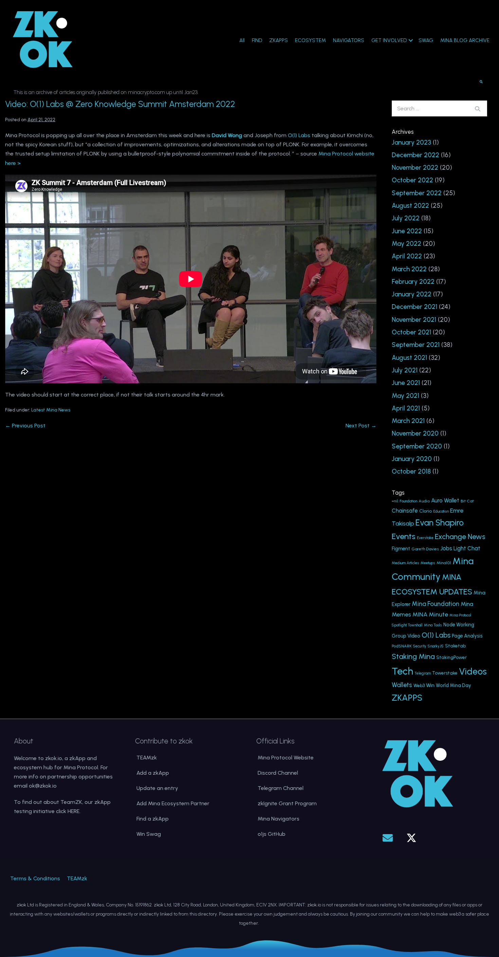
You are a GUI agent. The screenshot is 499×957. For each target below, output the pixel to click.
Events (403, 536)
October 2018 (411, 471)
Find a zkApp (152, 818)
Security (419, 646)
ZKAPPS (278, 40)
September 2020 (417, 446)
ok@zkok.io (43, 786)
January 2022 (411, 294)
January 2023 (411, 142)
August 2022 (410, 205)
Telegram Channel (280, 788)
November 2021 (414, 320)
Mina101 (444, 562)
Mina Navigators (278, 818)
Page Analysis (467, 636)
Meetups (428, 563)
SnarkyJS (436, 646)
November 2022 (415, 167)
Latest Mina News (50, 410)
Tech (402, 671)
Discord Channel (278, 773)
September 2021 (416, 345)
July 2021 (405, 370)
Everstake (425, 538)
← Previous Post (25, 425)
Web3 (419, 685)
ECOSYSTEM (310, 40)
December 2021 (414, 307)
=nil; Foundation (404, 501)
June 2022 (407, 231)
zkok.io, (54, 758)
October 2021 (411, 332)
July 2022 (406, 218)
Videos (473, 671)
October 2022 (412, 180)
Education (441, 511)
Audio (424, 500)
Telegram (422, 673)
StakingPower (451, 657)
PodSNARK (402, 645)
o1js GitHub (271, 834)
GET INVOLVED (389, 40)
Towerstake (445, 673)
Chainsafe (405, 511)
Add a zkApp (152, 773)
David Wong (227, 135)
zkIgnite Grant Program (287, 803)
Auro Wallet (445, 500)
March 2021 (408, 421)
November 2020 (415, 433)
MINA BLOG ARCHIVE (464, 40)
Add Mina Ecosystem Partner (172, 803)
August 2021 (409, 358)
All (242, 40)
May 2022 (406, 243)
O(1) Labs (299, 135)
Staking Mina (413, 656)
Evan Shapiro (439, 523)
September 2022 (417, 193)
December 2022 (415, 155)
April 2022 (407, 256)
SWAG (426, 40)
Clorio (425, 511)
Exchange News (460, 536)
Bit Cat (467, 500)
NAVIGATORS (348, 40)
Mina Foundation (435, 604)
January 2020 (412, 459)
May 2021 (405, 396)
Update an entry (157, 788)
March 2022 (409, 269)
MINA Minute (430, 614)
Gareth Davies (425, 548)
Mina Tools (433, 625)
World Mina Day (453, 685)
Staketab (455, 645)
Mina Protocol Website (286, 757)
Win (430, 685)
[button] (387, 838)
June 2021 (406, 383)
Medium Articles (405, 563)
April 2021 (406, 408)
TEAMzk (146, 757)
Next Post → (361, 425)
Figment (401, 549)
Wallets (402, 685)
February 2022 (413, 282)
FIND (257, 40)
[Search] (478, 109)
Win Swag (148, 834)
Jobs (446, 548)
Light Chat (467, 548)
